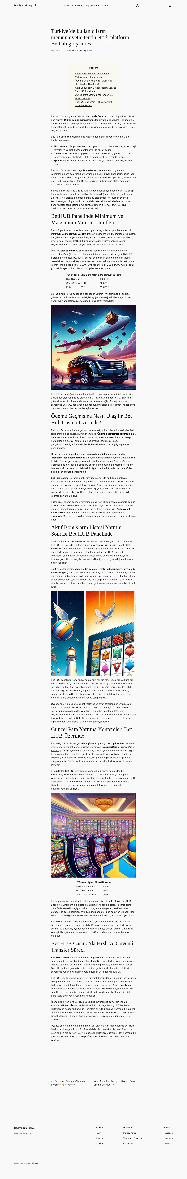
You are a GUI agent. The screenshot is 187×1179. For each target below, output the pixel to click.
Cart (66, 5)
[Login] (137, 5)
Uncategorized (85, 50)
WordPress (33, 1163)
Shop (105, 5)
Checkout (77, 5)
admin (73, 50)
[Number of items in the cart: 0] (170, 5)
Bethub (55, 750)
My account (92, 5)
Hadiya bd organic (25, 5)
